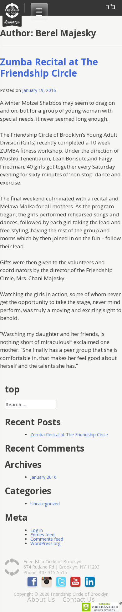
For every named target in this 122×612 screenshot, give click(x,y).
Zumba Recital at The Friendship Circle (49, 67)
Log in (36, 530)
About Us (41, 599)
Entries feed (42, 535)
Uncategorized (45, 504)
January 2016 (43, 477)
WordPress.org (45, 543)
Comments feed (46, 539)
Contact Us (79, 599)
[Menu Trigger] (39, 11)
